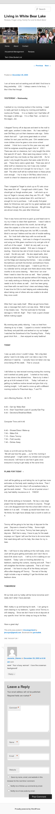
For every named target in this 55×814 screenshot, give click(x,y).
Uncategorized (29, 630)
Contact (25, 46)
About (16, 46)
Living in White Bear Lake (25, 16)
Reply (11, 674)
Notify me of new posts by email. (23, 791)
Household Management (14, 51)
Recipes (31, 51)
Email (13, 756)
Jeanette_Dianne (14, 658)
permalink (37, 632)
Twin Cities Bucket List (13, 57)
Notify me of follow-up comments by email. (27, 786)
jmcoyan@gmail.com (12, 632)
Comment (14, 707)
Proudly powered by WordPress (27, 809)
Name (13, 742)
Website (12, 769)
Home (7, 46)
